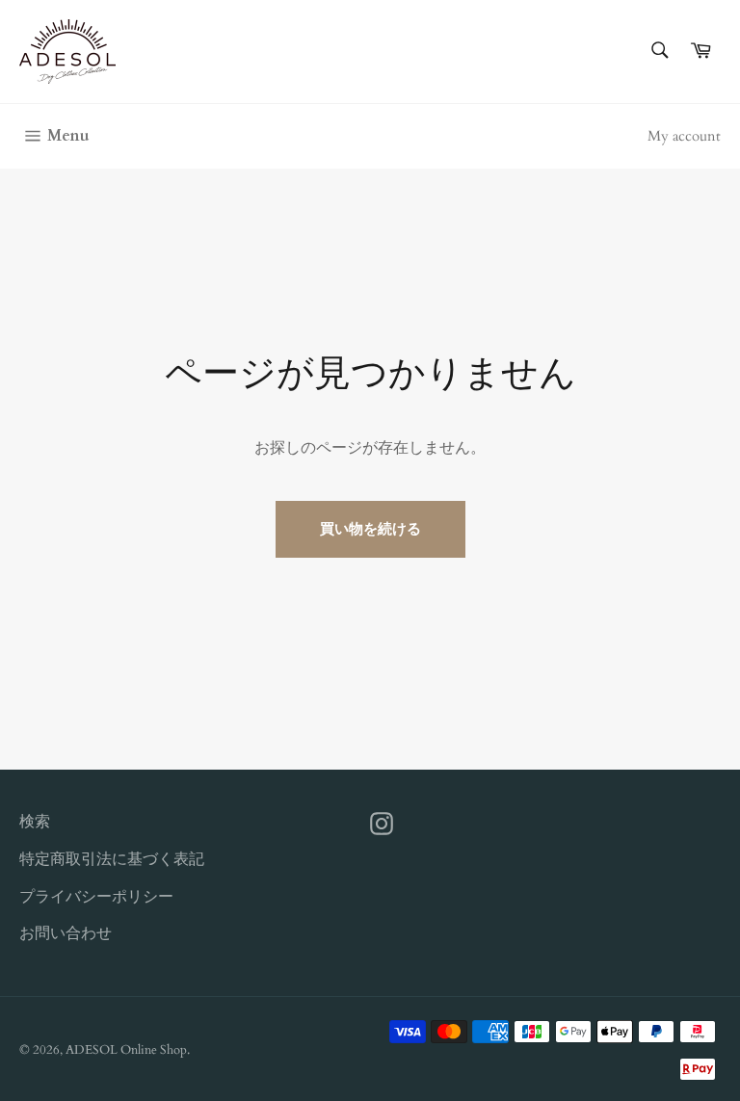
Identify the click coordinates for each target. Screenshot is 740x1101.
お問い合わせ (65, 933)
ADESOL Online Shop (126, 1050)
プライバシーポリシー (96, 896)
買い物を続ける (370, 528)
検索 (34, 821)
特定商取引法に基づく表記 (111, 859)
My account (684, 135)
